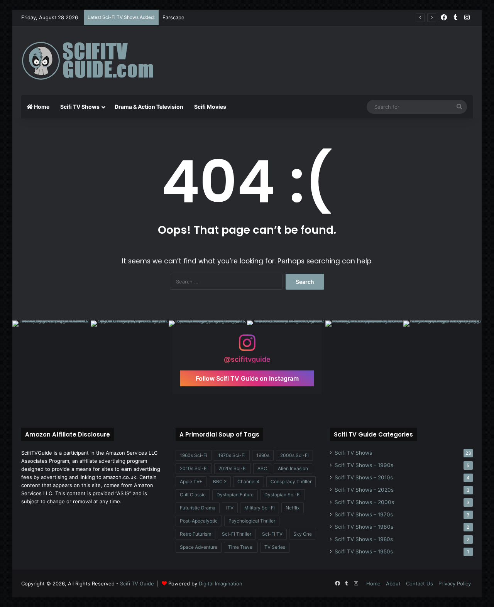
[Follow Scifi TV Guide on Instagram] (247, 346)
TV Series (274, 547)
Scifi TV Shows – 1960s (364, 527)
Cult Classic (193, 494)
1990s (262, 455)
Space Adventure (198, 547)
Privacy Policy (454, 583)
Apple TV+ (191, 481)
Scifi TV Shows (80, 106)
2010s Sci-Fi (194, 468)
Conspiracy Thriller (291, 481)
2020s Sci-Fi (232, 468)
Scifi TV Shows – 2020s (364, 490)
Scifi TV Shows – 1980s (364, 539)
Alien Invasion (293, 468)
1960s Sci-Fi (193, 455)
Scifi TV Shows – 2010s (364, 477)
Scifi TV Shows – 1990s (364, 465)
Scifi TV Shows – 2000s (364, 502)
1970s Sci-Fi (231, 455)
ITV (229, 508)
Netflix (292, 508)
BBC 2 (220, 481)
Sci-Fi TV (272, 534)
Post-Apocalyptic (199, 521)
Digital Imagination (220, 583)
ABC (262, 468)
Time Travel (241, 547)
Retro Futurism (195, 534)
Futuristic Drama (197, 508)
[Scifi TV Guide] (98, 60)
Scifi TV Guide (137, 583)
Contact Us (419, 583)
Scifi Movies (210, 106)
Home (41, 106)
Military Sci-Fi (259, 508)
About (393, 583)
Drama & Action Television (149, 106)
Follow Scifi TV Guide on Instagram (247, 378)
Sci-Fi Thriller (236, 534)
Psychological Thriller (251, 521)
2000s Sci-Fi (294, 455)
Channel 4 (248, 481)
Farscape (173, 17)
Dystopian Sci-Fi (282, 494)
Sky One (302, 534)
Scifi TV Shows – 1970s (364, 514)
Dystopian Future (235, 494)
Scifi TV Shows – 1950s (364, 551)
